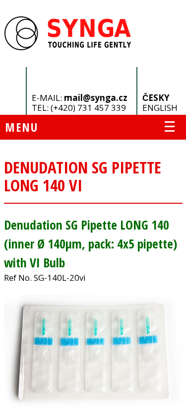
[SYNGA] (68, 47)
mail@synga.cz (95, 97)
